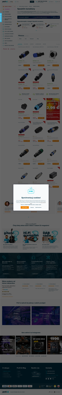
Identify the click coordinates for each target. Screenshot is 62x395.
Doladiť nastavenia (38, 207)
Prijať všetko (24, 207)
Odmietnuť (32, 207)
